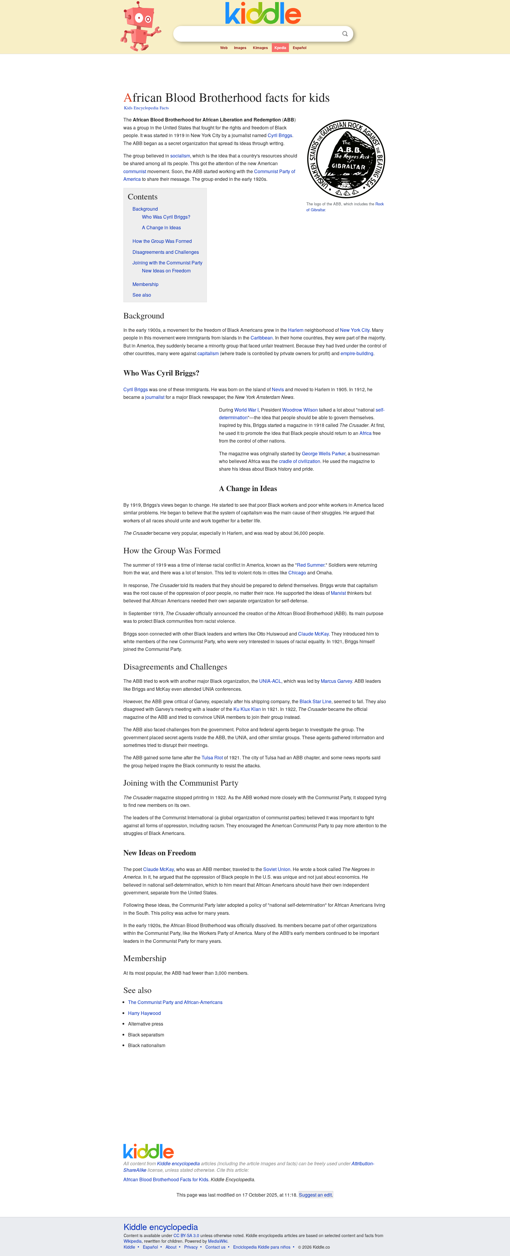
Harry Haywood (144, 1013)
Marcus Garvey (336, 680)
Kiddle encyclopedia (178, 1163)
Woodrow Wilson (300, 409)
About (171, 1247)
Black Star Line (315, 701)
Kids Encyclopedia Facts (146, 108)
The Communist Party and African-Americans (175, 1002)
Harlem (295, 329)
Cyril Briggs (280, 135)
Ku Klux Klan (247, 709)
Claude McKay (313, 633)
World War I (246, 409)
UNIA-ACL (270, 680)
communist (134, 171)
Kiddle (129, 1247)
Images (240, 47)
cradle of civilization (299, 461)
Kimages (260, 47)
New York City (355, 329)
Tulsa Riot (212, 757)
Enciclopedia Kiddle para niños (261, 1247)
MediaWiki (217, 1241)
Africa (365, 433)
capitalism (208, 353)
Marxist (338, 592)
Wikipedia (133, 1241)
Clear (333, 34)
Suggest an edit (315, 1194)
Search (345, 33)
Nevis (278, 389)
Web (224, 47)
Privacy (191, 1247)
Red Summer (310, 564)
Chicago (297, 572)
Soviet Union (276, 869)
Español (299, 47)
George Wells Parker (323, 453)
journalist (154, 397)
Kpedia (280, 47)
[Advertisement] (254, 70)
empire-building (357, 353)
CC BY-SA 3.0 (186, 1235)
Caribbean (262, 337)
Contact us (215, 1247)
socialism (180, 155)
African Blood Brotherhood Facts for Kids (165, 1179)
